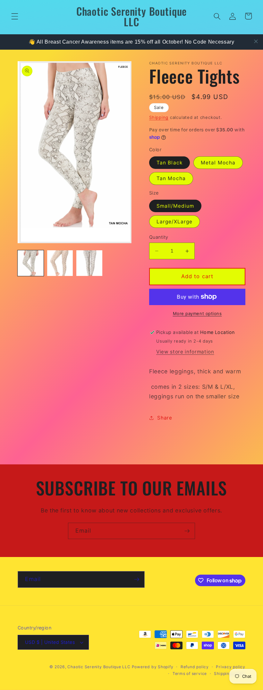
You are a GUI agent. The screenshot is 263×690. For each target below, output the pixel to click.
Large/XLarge (174, 222)
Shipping (158, 117)
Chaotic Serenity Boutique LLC (99, 666)
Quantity (158, 237)
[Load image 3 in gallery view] (89, 263)
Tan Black (169, 163)
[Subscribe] (187, 531)
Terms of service (190, 673)
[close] (256, 41)
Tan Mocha (171, 178)
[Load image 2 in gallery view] (60, 263)
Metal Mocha (218, 163)
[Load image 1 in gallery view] (31, 263)
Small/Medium (175, 206)
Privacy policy (230, 666)
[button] (14, 16)
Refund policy (195, 666)
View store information (185, 352)
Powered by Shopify (153, 666)
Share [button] (164, 418)
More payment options (197, 313)
